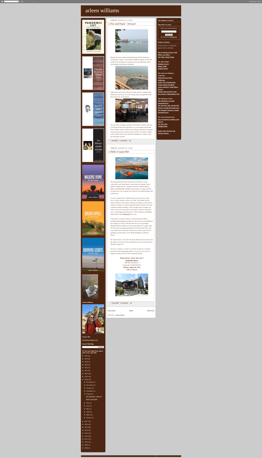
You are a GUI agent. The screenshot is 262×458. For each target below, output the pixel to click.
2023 (86, 365)
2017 (86, 421)
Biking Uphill (162, 66)
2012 (86, 436)
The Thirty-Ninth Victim (166, 57)
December (89, 382)
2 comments (123, 140)
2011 (86, 439)
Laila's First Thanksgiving (166, 82)
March (88, 415)
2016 (86, 424)
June (88, 406)
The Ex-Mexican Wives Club (167, 52)
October (89, 388)
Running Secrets (163, 64)
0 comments (124, 303)
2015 (86, 427)
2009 (86, 445)
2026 (86, 356)
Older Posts (150, 310)
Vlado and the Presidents (166, 85)
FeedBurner (173, 37)
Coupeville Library (131, 260)
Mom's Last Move (164, 55)
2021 (86, 370)
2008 (86, 448)
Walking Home (163, 68)
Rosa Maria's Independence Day (169, 94)
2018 (86, 379)
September (90, 391)
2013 (86, 433)
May (88, 409)
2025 (86, 359)
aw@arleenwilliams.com (90, 340)
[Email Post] (129, 140)
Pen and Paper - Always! (94, 396)
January (89, 418)
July (87, 403)
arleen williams (102, 10)
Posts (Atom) (120, 315)
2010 (86, 442)
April (88, 412)
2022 (86, 367)
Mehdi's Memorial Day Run (167, 92)
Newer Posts (111, 310)
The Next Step (162, 124)
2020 (86, 373)
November (90, 385)
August (88, 394)
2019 (86, 376)
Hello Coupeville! (91, 399)
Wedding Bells (162, 126)
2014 (86, 430)
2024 (86, 362)
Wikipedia (126, 214)
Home (131, 310)
